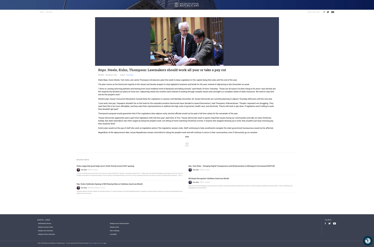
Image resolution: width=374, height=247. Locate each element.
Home (42, 12)
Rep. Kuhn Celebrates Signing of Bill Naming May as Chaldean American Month (110, 184)
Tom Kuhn (129, 75)
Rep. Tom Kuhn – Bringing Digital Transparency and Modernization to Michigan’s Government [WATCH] (231, 166)
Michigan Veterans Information (46, 234)
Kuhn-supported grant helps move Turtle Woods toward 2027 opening (105, 166)
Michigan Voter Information (45, 230)
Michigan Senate (114, 227)
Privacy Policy (91, 243)
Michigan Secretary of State (45, 227)
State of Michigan (114, 230)
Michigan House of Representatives (119, 223)
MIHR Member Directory (44, 223)
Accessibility (113, 234)
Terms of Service (100, 243)
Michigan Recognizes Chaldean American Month (208, 178)
